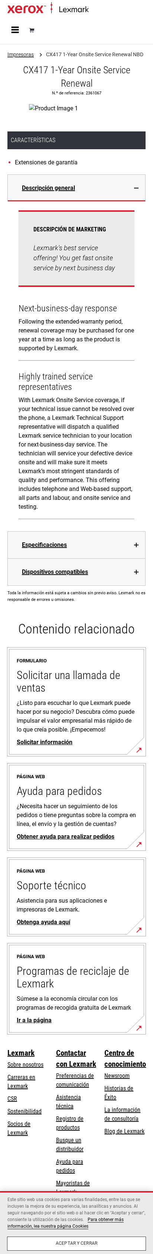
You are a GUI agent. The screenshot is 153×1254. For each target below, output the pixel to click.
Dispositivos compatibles (55, 571)
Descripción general (48, 187)
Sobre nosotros (25, 1064)
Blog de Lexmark (124, 1131)
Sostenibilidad (24, 1111)
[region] (76, 1222)
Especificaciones (44, 544)
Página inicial (102, 10)
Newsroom (117, 1075)
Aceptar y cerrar (76, 1243)
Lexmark (21, 1053)
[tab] (76, 187)
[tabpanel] (76, 366)
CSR (12, 1098)
